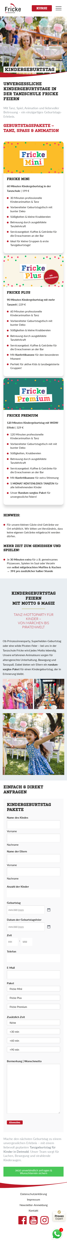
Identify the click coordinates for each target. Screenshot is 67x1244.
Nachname (13, 844)
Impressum (33, 1199)
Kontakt (33, 1210)
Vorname (12, 830)
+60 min (14, 1040)
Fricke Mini (16, 989)
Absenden (14, 1122)
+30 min (14, 1031)
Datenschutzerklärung (33, 1194)
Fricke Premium (18, 1007)
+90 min (14, 1049)
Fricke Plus (16, 998)
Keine (13, 1022)
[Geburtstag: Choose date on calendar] (49, 910)
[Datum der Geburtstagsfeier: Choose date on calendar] (49, 927)
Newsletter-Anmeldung (34, 1205)
